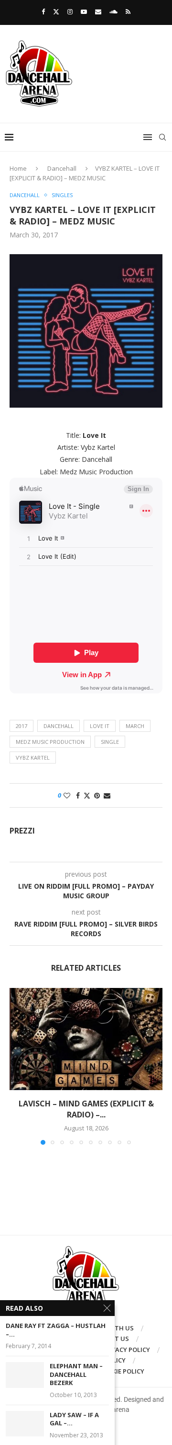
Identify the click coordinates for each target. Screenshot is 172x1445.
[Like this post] (67, 795)
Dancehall (61, 168)
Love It (99, 725)
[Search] (162, 137)
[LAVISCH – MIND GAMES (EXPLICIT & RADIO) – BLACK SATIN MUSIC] (86, 1039)
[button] (18, 1066)
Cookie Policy (121, 1371)
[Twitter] (56, 11)
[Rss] (128, 11)
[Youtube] (84, 11)
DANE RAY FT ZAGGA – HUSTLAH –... (56, 1330)
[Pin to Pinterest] (97, 795)
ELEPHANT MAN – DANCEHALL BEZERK (76, 1374)
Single (110, 741)
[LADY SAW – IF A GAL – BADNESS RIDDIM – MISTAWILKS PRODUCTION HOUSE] (25, 1423)
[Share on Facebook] (78, 795)
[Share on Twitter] (87, 795)
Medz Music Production (50, 741)
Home (18, 168)
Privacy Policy (126, 1349)
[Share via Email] (107, 795)
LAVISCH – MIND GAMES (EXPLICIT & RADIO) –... (86, 1108)
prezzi (22, 831)
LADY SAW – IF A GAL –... (74, 1419)
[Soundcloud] (113, 11)
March (135, 725)
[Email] (98, 11)
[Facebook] (43, 11)
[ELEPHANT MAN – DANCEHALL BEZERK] (25, 1374)
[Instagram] (70, 11)
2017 (21, 725)
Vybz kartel (33, 757)
